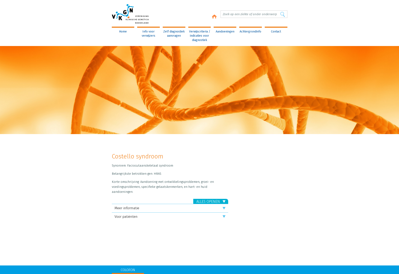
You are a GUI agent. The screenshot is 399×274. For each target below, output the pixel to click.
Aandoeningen (225, 31)
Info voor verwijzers (148, 33)
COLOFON (128, 270)
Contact (276, 31)
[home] (214, 16)
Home (123, 31)
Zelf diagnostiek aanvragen (174, 33)
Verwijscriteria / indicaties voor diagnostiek (199, 36)
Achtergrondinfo (250, 31)
